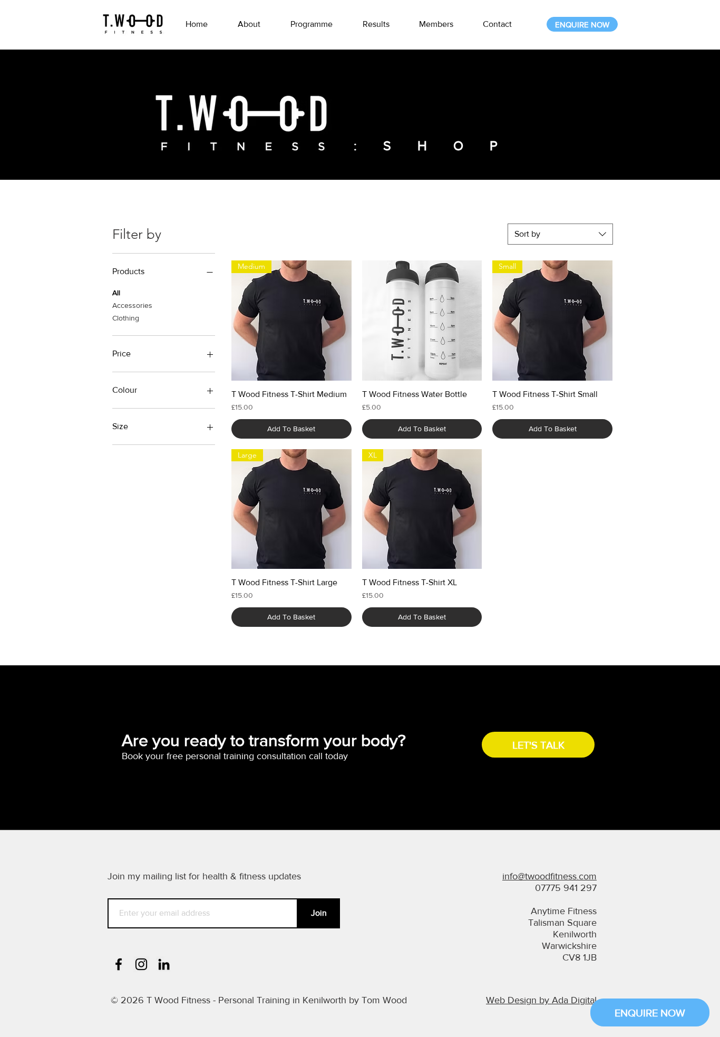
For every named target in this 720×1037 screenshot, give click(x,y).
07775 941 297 (566, 888)
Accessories (132, 305)
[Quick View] (422, 320)
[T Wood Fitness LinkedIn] (164, 964)
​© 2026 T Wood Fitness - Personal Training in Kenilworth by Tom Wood (259, 1000)
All (116, 292)
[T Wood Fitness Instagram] (141, 964)
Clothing (125, 318)
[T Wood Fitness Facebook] (119, 964)
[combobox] (560, 234)
